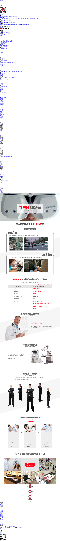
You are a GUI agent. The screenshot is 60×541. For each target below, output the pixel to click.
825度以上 (1, 69)
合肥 (0, 175)
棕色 (3, 82)
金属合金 (8, 62)
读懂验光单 (2, 516)
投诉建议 (1, 512)
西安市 (4, 48)
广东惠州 (1, 140)
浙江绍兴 (11, 18)
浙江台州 (1, 144)
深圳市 (9, 32)
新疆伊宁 (31, 18)
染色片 (11, 71)
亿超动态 (1, 24)
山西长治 (1, 134)
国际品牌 (1, 110)
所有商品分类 (2, 52)
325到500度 (8, 69)
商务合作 (1, 519)
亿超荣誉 (4, 20)
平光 (2, 101)
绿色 (6, 82)
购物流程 (13, 22)
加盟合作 (7, 20)
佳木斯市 (10, 41)
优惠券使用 (7, 22)
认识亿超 (1, 3)
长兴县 (3, 36)
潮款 (3, 58)
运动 (5, 58)
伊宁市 (2, 49)
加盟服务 (1, 191)
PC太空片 (2, 73)
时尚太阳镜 (13, 24)
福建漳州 (1, 173)
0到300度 (11, 69)
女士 (5, 60)
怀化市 (6, 40)
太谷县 (5, 46)
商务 (0, 58)
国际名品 (1, 116)
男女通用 (2, 60)
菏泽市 (12, 40)
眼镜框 (1, 16)
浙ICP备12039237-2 (20, 527)
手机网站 (1, 5)
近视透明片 (2, 71)
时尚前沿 (4, 24)
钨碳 (2, 62)
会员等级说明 (2, 523)
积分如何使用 (2, 524)
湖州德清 (22, 18)
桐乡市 (7, 46)
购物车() (1, 25)
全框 (5, 64)
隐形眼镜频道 (2, 83)
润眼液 (1, 88)
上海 (0, 18)
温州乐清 (1, 139)
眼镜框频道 (2, 65)
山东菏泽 (1, 188)
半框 (4, 64)
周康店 (4, 156)
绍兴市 (5, 45)
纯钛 (0, 62)
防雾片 (20, 71)
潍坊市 (4, 47)
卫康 (5, 79)
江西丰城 (1, 183)
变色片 (5, 71)
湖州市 (4, 40)
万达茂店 (6, 156)
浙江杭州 (5, 18)
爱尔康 (6, 86)
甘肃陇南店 (2, 166)
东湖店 (1, 141)
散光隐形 (7, 77)
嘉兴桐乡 (1, 153)
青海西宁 (1, 168)
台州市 (3, 46)
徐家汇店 (1, 156)
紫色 (7, 82)
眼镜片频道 (2, 74)
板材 (3, 62)
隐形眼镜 (1, 75)
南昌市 (2, 43)
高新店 (1, 130)
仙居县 (2, 48)
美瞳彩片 (10, 77)
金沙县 (1, 41)
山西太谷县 (2, 151)
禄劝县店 (1, 138)
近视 (3, 95)
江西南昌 (1, 129)
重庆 (3, 18)
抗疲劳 (9, 71)
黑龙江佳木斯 (2, 167)
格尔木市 (9, 39)
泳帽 (3, 103)
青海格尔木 (2, 148)
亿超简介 (1, 20)
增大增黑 (1, 82)
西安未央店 (2, 160)
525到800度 (5, 69)
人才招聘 (1, 504)
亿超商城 (1, 32)
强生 (3, 79)
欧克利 (5, 92)
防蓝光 (7, 71)
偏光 (5, 95)
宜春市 (4, 49)
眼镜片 (3, 16)
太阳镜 (8, 16)
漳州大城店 (2, 174)
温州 (0, 170)
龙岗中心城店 (2, 164)
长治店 (1, 135)
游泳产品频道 (2, 104)
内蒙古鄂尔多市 (2, 179)
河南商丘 (1, 143)
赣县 (12, 39)
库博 (7, 79)
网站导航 (1, 14)
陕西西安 (25, 18)
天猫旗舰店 (2, 192)
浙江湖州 (1, 128)
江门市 (3, 41)
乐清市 (6, 49)
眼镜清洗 (1, 84)
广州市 (6, 32)
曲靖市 (2, 44)
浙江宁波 (8, 18)
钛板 (5, 62)
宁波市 (4, 43)
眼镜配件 (18, 16)
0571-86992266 (2, 540)
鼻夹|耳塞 (1, 103)
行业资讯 (19, 24)
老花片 (15, 71)
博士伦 (1, 79)
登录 (0, 27)
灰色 (5, 82)
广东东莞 (1, 150)
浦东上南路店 (10, 156)
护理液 (3, 88)
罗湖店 (1, 182)
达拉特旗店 (2, 186)
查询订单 (1, 22)
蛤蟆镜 (5, 97)
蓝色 (9, 82)
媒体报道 (21, 24)
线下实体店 (2, 118)
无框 (3, 64)
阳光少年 (17, 71)
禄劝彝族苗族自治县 (3, 42)
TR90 (6, 62)
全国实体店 (2, 17)
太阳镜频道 (2, 98)
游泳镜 (10, 16)
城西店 (1, 169)
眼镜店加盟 (2, 0)
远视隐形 (1, 77)
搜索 (8, 33)
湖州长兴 (19, 18)
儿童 (0, 60)
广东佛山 (1, 177)
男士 (6, 60)
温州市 (2, 47)
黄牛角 (11, 62)
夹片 (4, 95)
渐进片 (22, 71)
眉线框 (1, 64)
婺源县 (1, 35)
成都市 (7, 36)
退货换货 (4, 22)
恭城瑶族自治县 (5, 39)
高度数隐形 (4, 77)
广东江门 (1, 142)
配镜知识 (9, 24)
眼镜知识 (1, 190)
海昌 (4, 79)
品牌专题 (27, 24)
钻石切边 (1, 105)
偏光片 (13, 71)
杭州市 (4, 32)
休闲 (2, 58)
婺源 (0, 187)
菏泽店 (1, 189)
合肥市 (10, 40)
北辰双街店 (2, 123)
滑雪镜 (1, 95)
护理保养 (16, 24)
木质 (13, 62)
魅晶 (0, 108)
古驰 (3, 92)
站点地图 (1, 515)
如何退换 (1, 511)
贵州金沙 (1, 136)
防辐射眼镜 (13, 16)
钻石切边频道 (2, 109)
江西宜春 (33, 18)
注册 (2, 27)
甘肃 (11, 39)
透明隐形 (13, 77)
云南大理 (28, 18)
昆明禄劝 (1, 137)
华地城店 (1, 176)
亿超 (2, 92)
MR (0, 73)
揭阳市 (8, 41)
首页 (0, 113)
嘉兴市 (6, 41)
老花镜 (16, 16)
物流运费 (10, 22)
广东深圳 (16, 18)
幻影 (3, 108)
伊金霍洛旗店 (2, 180)
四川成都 (1, 154)
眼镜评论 (1, 2)
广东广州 (14, 18)
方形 (3, 97)
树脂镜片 (5, 73)
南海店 (1, 178)
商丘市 (1, 45)
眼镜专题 (24, 24)
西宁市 (6, 48)
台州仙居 (1, 149)
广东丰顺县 (2, 181)
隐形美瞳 (5, 16)
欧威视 (9, 79)
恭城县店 (1, 147)
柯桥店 (1, 162)
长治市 (5, 36)
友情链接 (9, 20)
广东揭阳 (36, 18)
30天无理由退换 (2, 510)
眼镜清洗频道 (2, 89)
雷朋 (0, 92)
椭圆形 (1, 97)
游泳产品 (1, 99)
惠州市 (8, 40)
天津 (2, 18)
